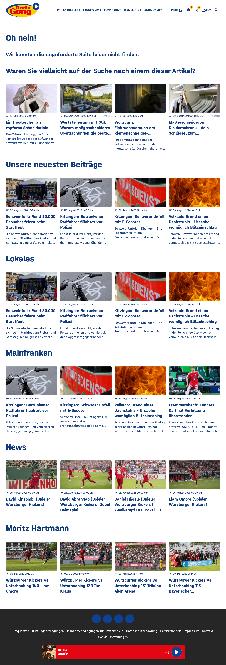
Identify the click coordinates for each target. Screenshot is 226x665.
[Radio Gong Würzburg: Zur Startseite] (23, 10)
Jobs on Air (153, 10)
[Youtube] (118, 618)
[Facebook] (96, 618)
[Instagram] (107, 618)
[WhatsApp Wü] (129, 618)
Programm (91, 10)
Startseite (58, 10)
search (216, 10)
